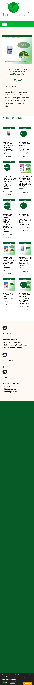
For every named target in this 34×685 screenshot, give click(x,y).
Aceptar (5, 682)
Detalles (9, 156)
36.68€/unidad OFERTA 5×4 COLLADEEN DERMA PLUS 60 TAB (25, 181)
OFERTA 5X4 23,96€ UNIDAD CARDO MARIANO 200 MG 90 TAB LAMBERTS (8, 223)
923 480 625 (6, 342)
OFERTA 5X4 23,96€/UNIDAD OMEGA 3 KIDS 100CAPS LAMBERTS (9, 182)
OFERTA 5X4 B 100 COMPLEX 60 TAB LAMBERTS (25, 220)
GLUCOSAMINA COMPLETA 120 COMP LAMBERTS (26, 262)
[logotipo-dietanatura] (13, 2)
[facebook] (3, 367)
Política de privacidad (10, 392)
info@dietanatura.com (10, 339)
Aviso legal (6, 386)
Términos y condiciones (10, 383)
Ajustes (12, 682)
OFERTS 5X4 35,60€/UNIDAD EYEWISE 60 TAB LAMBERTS (9, 263)
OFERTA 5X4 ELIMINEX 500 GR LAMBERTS (24, 147)
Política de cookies (9, 389)
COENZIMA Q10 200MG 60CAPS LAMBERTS (8, 147)
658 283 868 (17, 342)
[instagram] (7, 367)
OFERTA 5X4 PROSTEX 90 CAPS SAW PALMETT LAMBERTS (24, 299)
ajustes (14, 679)
